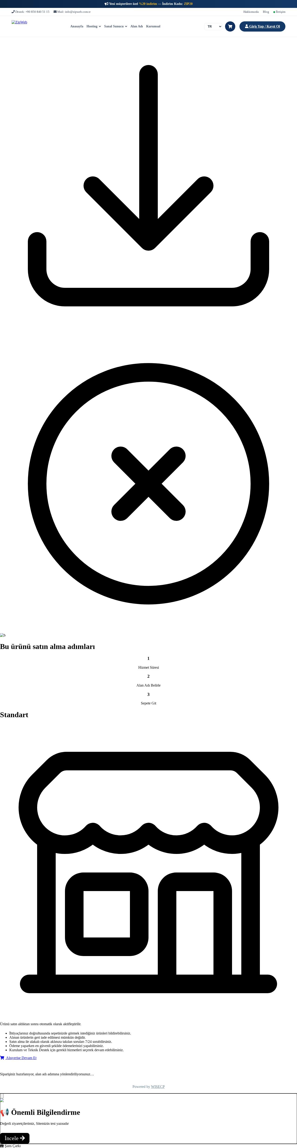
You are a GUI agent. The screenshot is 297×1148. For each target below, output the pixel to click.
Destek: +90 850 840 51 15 (32, 11)
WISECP (158, 1087)
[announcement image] (2, 1101)
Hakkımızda (251, 11)
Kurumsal (153, 26)
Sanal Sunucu (114, 26)
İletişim (280, 11)
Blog (266, 11)
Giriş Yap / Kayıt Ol (264, 26)
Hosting (92, 26)
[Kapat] (2, 1095)
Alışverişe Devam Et (20, 1058)
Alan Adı (136, 26)
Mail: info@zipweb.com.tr (73, 11)
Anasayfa (76, 26)
